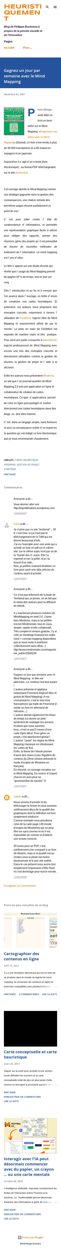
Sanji (17, 524)
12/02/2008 (20, 877)
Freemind (10, 464)
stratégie (10, 469)
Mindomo (48, 375)
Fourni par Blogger (32, 1237)
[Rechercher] (47, 6)
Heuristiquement (23, 13)
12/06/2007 (20, 513)
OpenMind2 (49, 340)
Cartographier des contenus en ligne (21, 956)
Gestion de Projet (28, 464)
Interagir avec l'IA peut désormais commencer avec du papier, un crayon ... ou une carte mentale (29, 1166)
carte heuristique (26, 459)
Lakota (17, 796)
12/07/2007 (20, 579)
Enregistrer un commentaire (20, 885)
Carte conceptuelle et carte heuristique (30, 1054)
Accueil (9, 47)
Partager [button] (10, 474)
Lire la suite (49, 994)
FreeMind (25, 318)
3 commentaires (29, 994)
